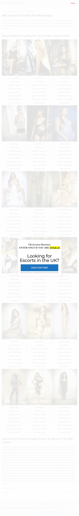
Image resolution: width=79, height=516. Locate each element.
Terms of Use (46, 272)
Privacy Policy (55, 272)
